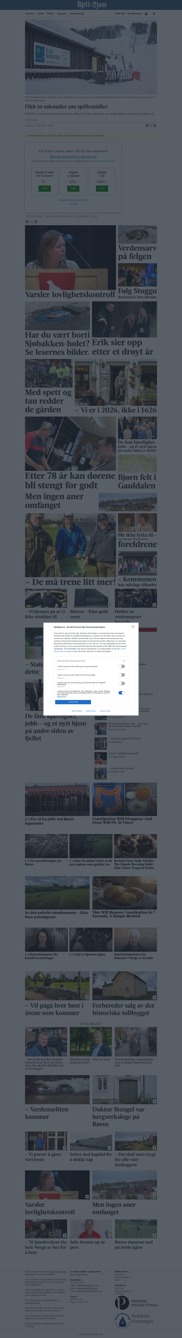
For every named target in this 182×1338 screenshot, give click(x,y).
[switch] (121, 666)
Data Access (91, 711)
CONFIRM (73, 702)
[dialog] (91, 669)
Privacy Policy (105, 711)
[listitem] (91, 661)
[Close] (133, 627)
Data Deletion (77, 711)
